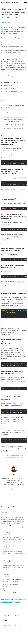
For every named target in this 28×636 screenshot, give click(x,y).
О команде (6, 615)
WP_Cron (3, 423)
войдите (17, 601)
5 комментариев (6, 22)
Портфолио (7, 618)
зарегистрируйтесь (6, 601)
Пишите (4, 488)
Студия (9, 2)
